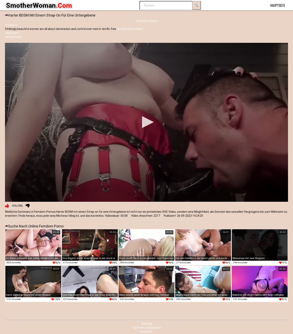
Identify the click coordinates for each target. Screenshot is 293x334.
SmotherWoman (39, 5)
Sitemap (146, 323)
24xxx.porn (12, 32)
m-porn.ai (11, 24)
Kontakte (146, 331)
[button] (146, 122)
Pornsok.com (13, 36)
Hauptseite (277, 5)
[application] (146, 122)
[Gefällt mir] (7, 206)
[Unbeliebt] (28, 206)
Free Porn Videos (146, 21)
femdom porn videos (130, 28)
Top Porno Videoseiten (146, 327)
